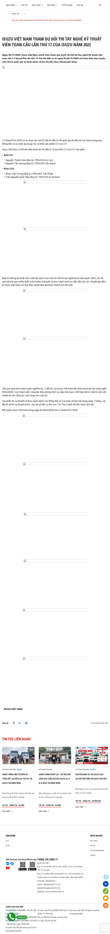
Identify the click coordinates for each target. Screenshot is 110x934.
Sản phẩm (10, 835)
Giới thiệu (93, 841)
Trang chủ (15, 14)
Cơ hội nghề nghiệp (97, 851)
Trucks (19, 769)
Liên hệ (80, 5)
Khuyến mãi (96, 801)
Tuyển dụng (67, 5)
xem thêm (6, 811)
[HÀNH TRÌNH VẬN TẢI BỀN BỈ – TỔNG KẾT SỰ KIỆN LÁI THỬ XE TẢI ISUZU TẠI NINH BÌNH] (18, 755)
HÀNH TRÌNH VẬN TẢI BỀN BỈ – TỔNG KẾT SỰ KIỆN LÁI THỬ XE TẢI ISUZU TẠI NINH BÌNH (17, 778)
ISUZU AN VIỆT (96, 835)
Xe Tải (8, 846)
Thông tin (13, 805)
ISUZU (39, 863)
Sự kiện (21, 805)
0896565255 (50, 881)
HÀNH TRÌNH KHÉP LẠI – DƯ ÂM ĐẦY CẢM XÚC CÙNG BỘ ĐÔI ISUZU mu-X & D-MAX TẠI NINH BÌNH (55, 778)
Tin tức (24, 5)
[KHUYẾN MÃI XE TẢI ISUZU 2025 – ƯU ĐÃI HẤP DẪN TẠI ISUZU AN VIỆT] (91, 755)
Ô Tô (7, 841)
